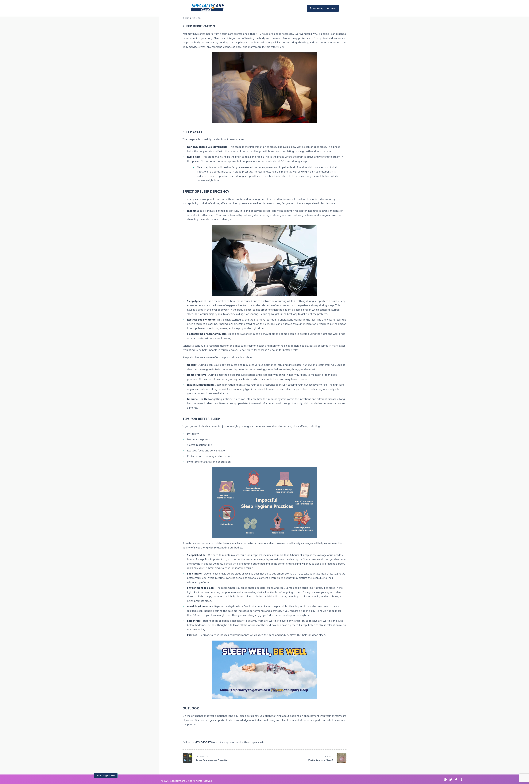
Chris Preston (193, 18)
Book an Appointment (323, 8)
